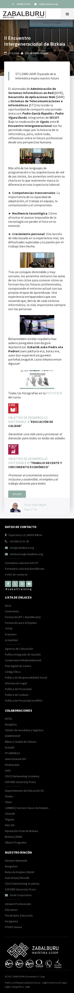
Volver (17, 494)
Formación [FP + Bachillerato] (22, 617)
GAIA (8, 770)
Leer (44, 982)
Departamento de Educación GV (24, 790)
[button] (67, 14)
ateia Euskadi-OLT (15, 759)
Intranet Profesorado (18, 904)
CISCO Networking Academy (22, 776)
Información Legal (16, 683)
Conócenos (12, 611)
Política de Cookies (17, 695)
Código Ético (13, 672)
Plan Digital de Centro (18, 666)
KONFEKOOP (13, 736)
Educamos (11, 910)
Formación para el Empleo (21, 623)
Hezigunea (11, 921)
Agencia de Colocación (19, 649)
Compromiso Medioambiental (23, 660)
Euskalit (9, 747)
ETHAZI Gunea (13, 927)
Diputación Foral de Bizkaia (21, 831)
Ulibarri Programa (15, 842)
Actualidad (11, 640)
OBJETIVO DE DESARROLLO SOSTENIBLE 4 (27, 419)
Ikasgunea (11, 866)
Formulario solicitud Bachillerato (24, 569)
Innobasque (12, 765)
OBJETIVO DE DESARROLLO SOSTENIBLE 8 (27, 461)
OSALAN (10, 814)
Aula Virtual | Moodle (17, 878)
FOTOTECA (54, 393)
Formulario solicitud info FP (21, 563)
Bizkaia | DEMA (13, 837)
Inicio (8, 605)
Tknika (9, 796)
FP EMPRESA (12, 753)
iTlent (8, 802)
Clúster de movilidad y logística (24, 730)
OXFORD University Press (20, 782)
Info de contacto (16, 574)
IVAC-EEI (10, 825)
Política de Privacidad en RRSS (23, 700)
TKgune (9, 819)
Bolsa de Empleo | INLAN (19, 872)
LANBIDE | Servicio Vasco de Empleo (27, 808)
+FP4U (9, 628)
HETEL (8, 718)
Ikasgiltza (11, 724)
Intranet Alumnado (16, 860)
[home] (25, 13)
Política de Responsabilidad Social (26, 677)
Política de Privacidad (18, 689)
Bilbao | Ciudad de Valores (21, 742)
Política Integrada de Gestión (23, 654)
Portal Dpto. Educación (19, 915)
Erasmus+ (11, 634)
